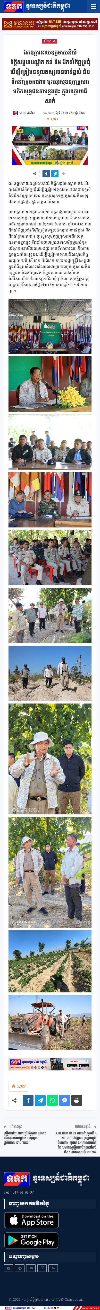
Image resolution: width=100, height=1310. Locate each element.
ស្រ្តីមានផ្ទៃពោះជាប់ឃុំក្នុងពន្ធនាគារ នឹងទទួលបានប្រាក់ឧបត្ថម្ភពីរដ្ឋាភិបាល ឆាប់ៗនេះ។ (25, 1138)
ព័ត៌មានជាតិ (50, 41)
